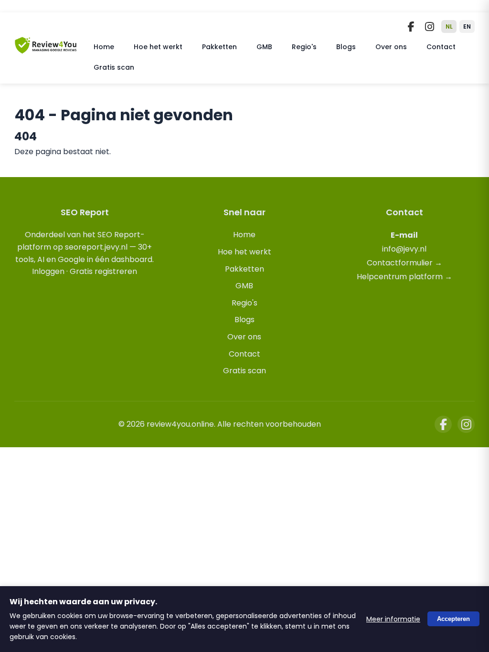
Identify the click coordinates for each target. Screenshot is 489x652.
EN (467, 26)
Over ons (391, 47)
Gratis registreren (103, 271)
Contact (441, 47)
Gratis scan (114, 67)
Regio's (304, 47)
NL (449, 26)
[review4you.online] (45, 50)
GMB (264, 47)
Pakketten (219, 47)
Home (104, 47)
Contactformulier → (404, 262)
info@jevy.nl (404, 248)
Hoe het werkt (158, 47)
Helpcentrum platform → (404, 276)
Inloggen (48, 271)
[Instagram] (429, 27)
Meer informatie (393, 619)
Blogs (346, 47)
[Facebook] (411, 27)
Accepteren (453, 619)
